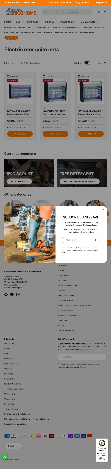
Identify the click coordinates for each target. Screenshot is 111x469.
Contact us (54, 2)
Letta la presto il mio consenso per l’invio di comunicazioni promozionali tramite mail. (80, 250)
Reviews (67, 2)
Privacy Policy (76, 248)
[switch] (102, 458)
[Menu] (106, 440)
